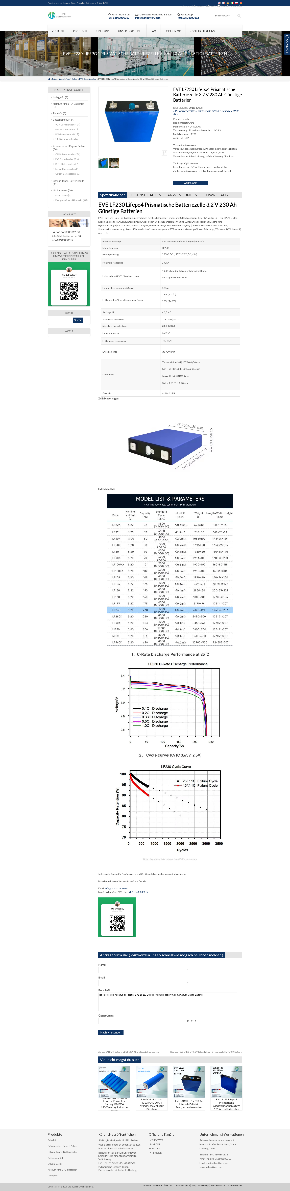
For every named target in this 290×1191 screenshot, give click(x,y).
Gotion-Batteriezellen (66, 173)
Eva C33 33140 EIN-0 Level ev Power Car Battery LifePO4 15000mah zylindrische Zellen (114, 1104)
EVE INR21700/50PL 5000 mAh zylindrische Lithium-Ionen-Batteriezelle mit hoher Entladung (117, 1166)
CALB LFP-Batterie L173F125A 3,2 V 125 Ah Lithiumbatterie (128, 1052)
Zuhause (58, 31)
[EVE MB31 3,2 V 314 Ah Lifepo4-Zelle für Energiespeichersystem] (189, 1096)
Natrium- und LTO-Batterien (68, 103)
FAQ (153, 31)
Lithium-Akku (60, 190)
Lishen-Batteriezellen (65, 169)
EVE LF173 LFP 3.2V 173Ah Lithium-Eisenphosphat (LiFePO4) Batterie (206, 1052)
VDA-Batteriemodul (65, 124)
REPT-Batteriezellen (65, 164)
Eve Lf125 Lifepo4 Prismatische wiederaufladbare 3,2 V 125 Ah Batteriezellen (226, 1104)
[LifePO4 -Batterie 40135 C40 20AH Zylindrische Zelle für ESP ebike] (151, 1096)
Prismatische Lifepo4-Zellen (65, 79)
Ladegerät (58, 97)
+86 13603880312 (138, 892)
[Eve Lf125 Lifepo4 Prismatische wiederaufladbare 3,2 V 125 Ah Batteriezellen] (226, 1096)
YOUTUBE (154, 1148)
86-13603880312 (119, 17)
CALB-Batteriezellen (65, 154)
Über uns (186, 6)
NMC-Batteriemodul (65, 129)
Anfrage (190, 183)
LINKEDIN (154, 1144)
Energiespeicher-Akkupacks (68, 200)
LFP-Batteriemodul (64, 134)
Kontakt (212, 6)
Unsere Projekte (130, 31)
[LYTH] (60, 18)
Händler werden (64, 43)
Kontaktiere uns (202, 31)
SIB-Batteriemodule (65, 139)
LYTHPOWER (156, 1140)
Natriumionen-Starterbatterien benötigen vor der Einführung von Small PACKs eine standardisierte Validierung (117, 1153)
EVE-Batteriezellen (87, 79)
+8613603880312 (188, 17)
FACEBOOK (155, 1152)
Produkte (80, 31)
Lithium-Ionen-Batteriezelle (68, 180)
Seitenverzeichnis (199, 6)
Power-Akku (61, 195)
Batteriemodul (61, 119)
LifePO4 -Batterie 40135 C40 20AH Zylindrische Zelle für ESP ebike (151, 1104)
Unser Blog (173, 31)
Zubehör (57, 113)
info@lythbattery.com (147, 17)
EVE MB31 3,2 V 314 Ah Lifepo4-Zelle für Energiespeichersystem (189, 1104)
